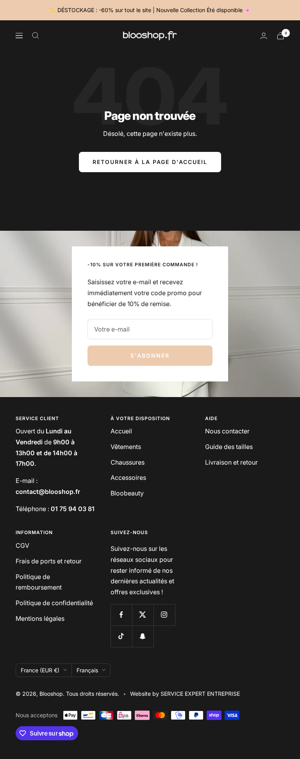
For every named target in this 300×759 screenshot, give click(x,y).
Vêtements (126, 447)
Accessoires (128, 477)
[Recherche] (35, 35)
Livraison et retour (231, 462)
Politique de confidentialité (54, 603)
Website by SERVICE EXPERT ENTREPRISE (185, 693)
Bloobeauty (127, 493)
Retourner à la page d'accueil (150, 162)
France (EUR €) (40, 670)
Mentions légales (40, 618)
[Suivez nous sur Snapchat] (143, 636)
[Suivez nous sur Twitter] (143, 614)
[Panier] (280, 35)
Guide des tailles (229, 447)
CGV (22, 545)
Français (87, 670)
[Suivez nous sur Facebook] (121, 614)
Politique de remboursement (39, 582)
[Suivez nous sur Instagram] (164, 614)
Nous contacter (227, 431)
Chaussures (128, 462)
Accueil (121, 431)
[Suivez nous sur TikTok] (121, 636)
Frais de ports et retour (49, 561)
